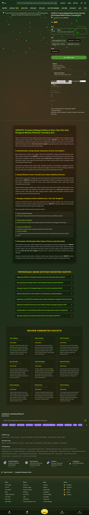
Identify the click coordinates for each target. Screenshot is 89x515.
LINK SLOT (14, 8)
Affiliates (25, 492)
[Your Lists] (81, 3)
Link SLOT (7, 496)
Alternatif (62, 513)
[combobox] (37, 3)
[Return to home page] (8, 3)
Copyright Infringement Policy (23, 472)
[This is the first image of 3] (5, 43)
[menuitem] (4, 8)
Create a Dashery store (29, 501)
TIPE (67, 81)
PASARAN (54, 81)
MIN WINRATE (76, 81)
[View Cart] (85, 3)
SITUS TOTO (24, 8)
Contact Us (46, 499)
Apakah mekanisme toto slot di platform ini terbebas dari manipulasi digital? (39, 293)
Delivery (45, 485)
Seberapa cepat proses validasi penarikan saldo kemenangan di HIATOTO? (38, 316)
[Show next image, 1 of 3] (47, 43)
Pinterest (68, 494)
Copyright (46, 496)
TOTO (85, 8)
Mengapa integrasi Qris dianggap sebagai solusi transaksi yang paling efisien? (39, 288)
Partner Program (27, 489)
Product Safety (47, 494)
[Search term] (55, 3)
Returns (45, 487)
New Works (8, 489)
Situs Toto (7, 499)
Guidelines (46, 492)
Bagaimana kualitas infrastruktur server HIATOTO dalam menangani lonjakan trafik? (42, 304)
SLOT (79, 8)
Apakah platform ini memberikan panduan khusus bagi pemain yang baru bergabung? (42, 310)
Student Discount (9, 494)
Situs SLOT (26, 494)
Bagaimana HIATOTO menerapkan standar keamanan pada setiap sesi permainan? (41, 277)
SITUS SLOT (33, 8)
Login (27, 513)
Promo (9, 513)
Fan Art (7, 487)
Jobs (24, 496)
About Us (25, 485)
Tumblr (68, 492)
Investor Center (27, 487)
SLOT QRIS (64, 8)
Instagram (69, 485)
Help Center (46, 489)
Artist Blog (26, 499)
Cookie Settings (47, 501)
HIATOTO (4, 8)
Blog (6, 492)
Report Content (8, 472)
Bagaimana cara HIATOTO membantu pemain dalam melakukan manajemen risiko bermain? (44, 299)
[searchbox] (44, 420)
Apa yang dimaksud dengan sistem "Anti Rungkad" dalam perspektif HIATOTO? (40, 282)
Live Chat (79, 513)
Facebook (69, 487)
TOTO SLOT (42, 8)
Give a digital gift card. (66, 68)
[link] (5, 425)
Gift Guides (8, 485)
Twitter (68, 489)
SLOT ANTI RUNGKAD (53, 8)
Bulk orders (8, 501)
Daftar (44, 512)
